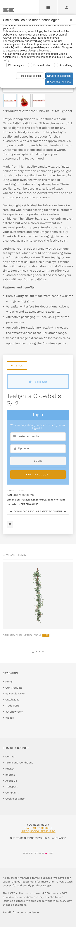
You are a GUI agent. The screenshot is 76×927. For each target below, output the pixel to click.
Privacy (9, 768)
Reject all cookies (31, 75)
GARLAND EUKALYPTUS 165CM (26, 635)
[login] (67, 7)
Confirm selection (60, 75)
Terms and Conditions (19, 762)
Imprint (10, 774)
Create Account (38, 474)
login (38, 460)
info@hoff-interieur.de (38, 831)
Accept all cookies (60, 82)
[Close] (70, 18)
